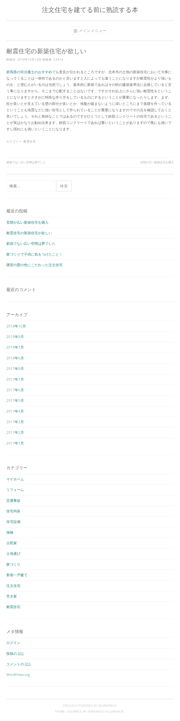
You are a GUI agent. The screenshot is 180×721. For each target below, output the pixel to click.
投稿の (15, 653)
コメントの (18, 664)
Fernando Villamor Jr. (106, 711)
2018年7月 (15, 347)
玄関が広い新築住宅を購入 (157, 162)
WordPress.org (18, 674)
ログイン (13, 642)
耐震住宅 (29, 141)
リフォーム (15, 489)
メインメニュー (93, 30)
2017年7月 (15, 379)
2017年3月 (15, 421)
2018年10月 (16, 326)
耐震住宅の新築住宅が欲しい (29, 232)
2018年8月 (15, 336)
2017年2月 (15, 432)
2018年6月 (15, 358)
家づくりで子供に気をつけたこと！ (34, 254)
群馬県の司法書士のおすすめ (29, 71)
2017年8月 (15, 368)
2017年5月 (15, 400)
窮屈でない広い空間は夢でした (26, 162)
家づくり (13, 564)
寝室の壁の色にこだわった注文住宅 (34, 264)
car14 (58, 59)
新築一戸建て (16, 574)
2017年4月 (15, 411)
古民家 (11, 543)
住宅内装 (13, 511)
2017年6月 (15, 389)
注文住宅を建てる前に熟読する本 (90, 9)
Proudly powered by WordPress (90, 706)
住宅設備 (13, 521)
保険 (9, 532)
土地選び (13, 553)
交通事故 (13, 500)
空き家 (11, 596)
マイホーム (15, 479)
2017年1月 (15, 443)
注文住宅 (13, 585)
